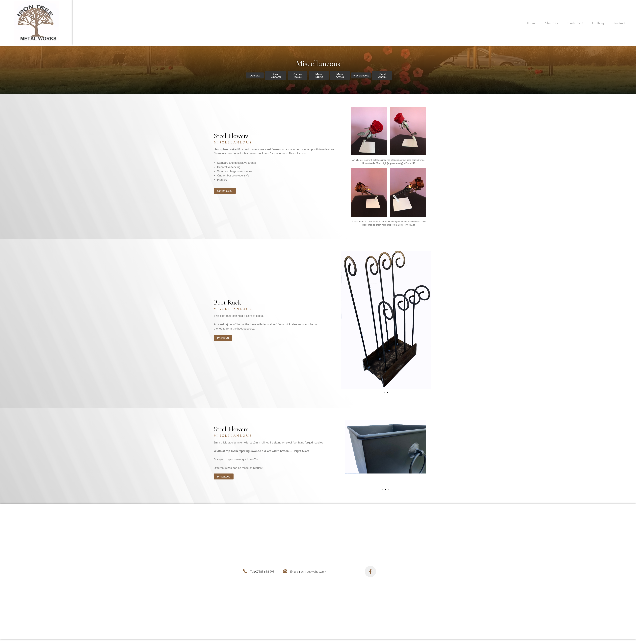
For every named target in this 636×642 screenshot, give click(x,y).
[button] (255, 75)
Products (573, 23)
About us (551, 23)
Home (531, 23)
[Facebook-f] (370, 571)
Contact (619, 23)
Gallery (598, 23)
